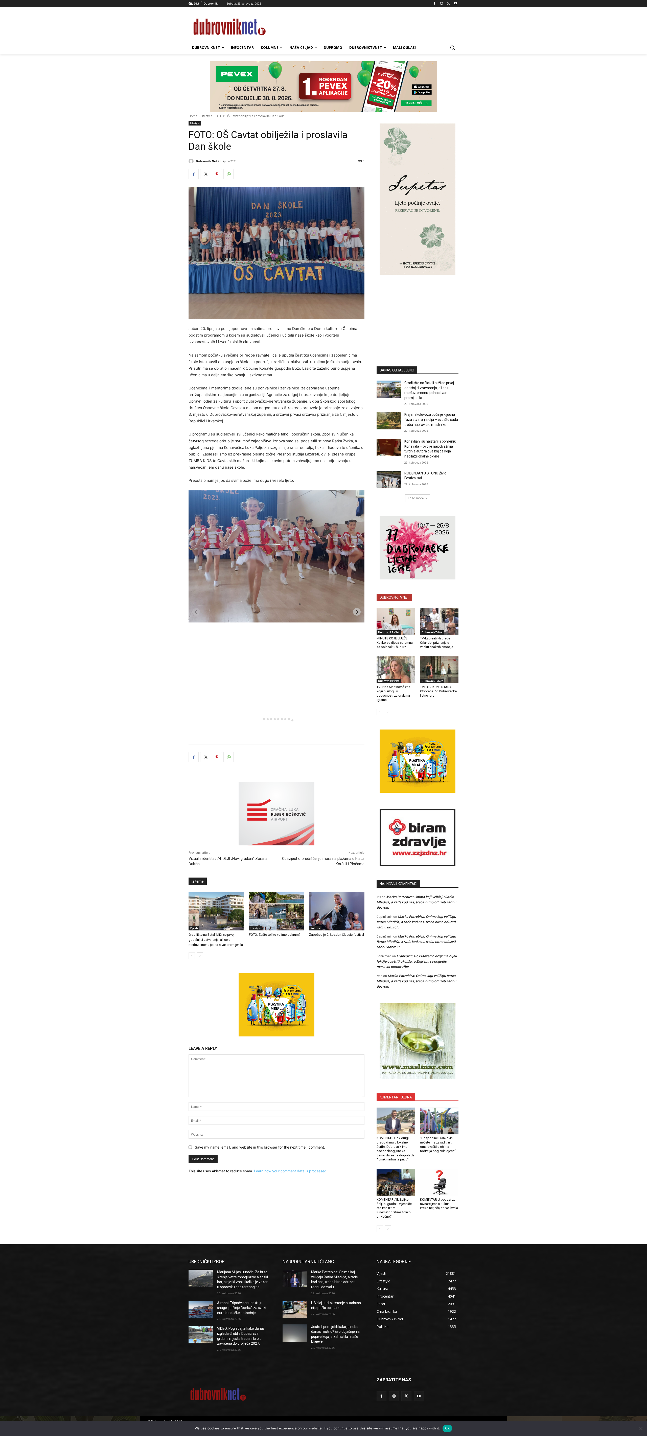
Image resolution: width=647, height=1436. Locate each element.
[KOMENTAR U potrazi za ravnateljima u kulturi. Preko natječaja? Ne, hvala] (439, 1182)
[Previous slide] (196, 612)
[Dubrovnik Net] (192, 161)
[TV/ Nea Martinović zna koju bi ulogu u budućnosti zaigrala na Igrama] (396, 669)
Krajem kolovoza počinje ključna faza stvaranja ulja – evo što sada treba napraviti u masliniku (431, 419)
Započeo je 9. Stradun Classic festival (336, 934)
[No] (640, 1428)
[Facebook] (434, 4)
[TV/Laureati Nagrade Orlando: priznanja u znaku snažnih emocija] (439, 621)
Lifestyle (206, 116)
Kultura (315, 928)
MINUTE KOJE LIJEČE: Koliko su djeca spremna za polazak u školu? (395, 642)
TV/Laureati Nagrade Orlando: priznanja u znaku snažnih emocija (436, 642)
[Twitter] (448, 4)
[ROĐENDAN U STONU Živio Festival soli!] (389, 479)
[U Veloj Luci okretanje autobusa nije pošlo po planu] (295, 1309)
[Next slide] (357, 612)
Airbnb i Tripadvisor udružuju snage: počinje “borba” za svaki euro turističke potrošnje (241, 1308)
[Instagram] (442, 4)
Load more (416, 498)
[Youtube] (455, 4)
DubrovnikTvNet (388, 632)
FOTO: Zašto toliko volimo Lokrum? (275, 934)
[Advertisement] (417, 313)
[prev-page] (192, 955)
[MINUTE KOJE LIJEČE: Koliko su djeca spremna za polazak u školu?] (396, 621)
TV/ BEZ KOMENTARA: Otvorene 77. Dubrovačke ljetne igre (438, 691)
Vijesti (194, 928)
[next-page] (200, 955)
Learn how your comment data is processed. (291, 1171)
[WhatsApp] (228, 174)
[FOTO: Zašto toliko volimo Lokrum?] (276, 911)
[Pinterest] (217, 174)
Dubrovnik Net (206, 161)
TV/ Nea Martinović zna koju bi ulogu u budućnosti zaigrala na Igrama (393, 693)
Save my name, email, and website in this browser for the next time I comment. (260, 1147)
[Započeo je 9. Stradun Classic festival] (336, 911)
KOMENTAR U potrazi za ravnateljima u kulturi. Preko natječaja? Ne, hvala (439, 1204)
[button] (452, 47)
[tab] (260, 719)
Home (193, 116)
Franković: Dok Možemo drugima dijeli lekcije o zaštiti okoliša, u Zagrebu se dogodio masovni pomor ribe (417, 961)
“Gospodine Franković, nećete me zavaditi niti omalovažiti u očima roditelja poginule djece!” (438, 1144)
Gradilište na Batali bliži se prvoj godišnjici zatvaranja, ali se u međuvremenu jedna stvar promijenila (216, 940)
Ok (447, 1428)
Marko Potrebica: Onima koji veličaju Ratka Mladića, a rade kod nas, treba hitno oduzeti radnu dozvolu (416, 902)
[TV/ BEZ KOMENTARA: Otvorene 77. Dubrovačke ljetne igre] (439, 669)
